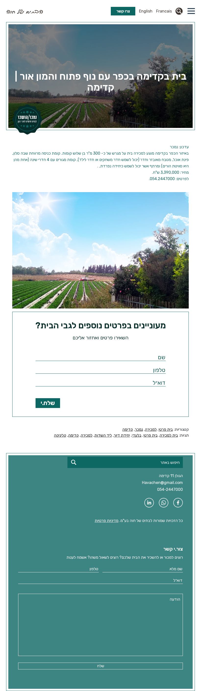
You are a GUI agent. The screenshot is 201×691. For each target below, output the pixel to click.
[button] (191, 11)
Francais (164, 11)
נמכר (139, 429)
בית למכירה (169, 435)
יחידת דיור (122, 435)
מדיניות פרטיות (106, 520)
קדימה (127, 429)
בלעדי (136, 435)
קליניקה (60, 435)
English (145, 11)
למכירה (151, 429)
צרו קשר (123, 11)
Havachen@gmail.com (162, 482)
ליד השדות (103, 435)
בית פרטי (166, 429)
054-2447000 (170, 489)
